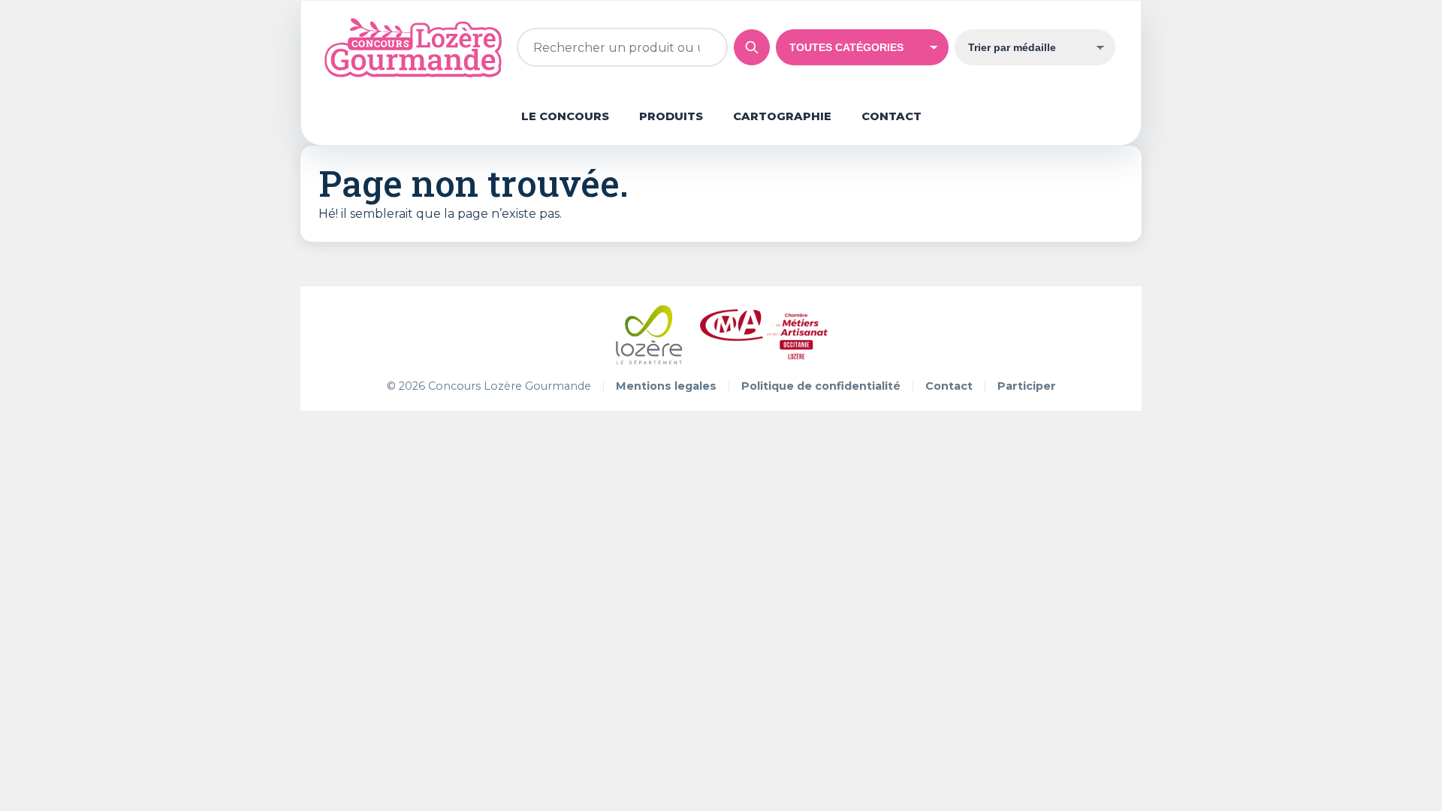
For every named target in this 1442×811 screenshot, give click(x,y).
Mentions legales (666, 386)
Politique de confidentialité (820, 386)
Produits (671, 116)
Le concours (565, 116)
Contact (891, 116)
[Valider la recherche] (752, 47)
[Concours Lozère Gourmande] (412, 47)
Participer (1026, 386)
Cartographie (782, 116)
